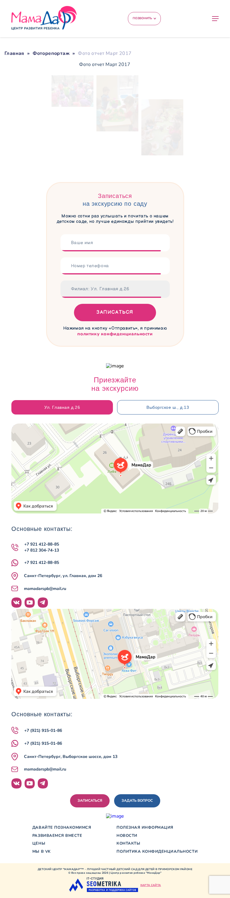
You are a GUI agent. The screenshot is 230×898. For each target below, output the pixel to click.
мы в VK (41, 851)
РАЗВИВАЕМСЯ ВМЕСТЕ (57, 835)
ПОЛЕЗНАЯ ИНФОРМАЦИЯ (144, 827)
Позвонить (142, 18)
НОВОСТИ (126, 835)
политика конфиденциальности (157, 851)
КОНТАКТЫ (128, 843)
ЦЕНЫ (38, 843)
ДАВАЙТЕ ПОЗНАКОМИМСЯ (61, 827)
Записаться (115, 312)
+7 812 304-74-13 (41, 550)
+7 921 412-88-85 (41, 544)
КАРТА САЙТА (150, 885)
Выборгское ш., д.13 (167, 407)
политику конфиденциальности (114, 334)
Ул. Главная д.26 (62, 407)
